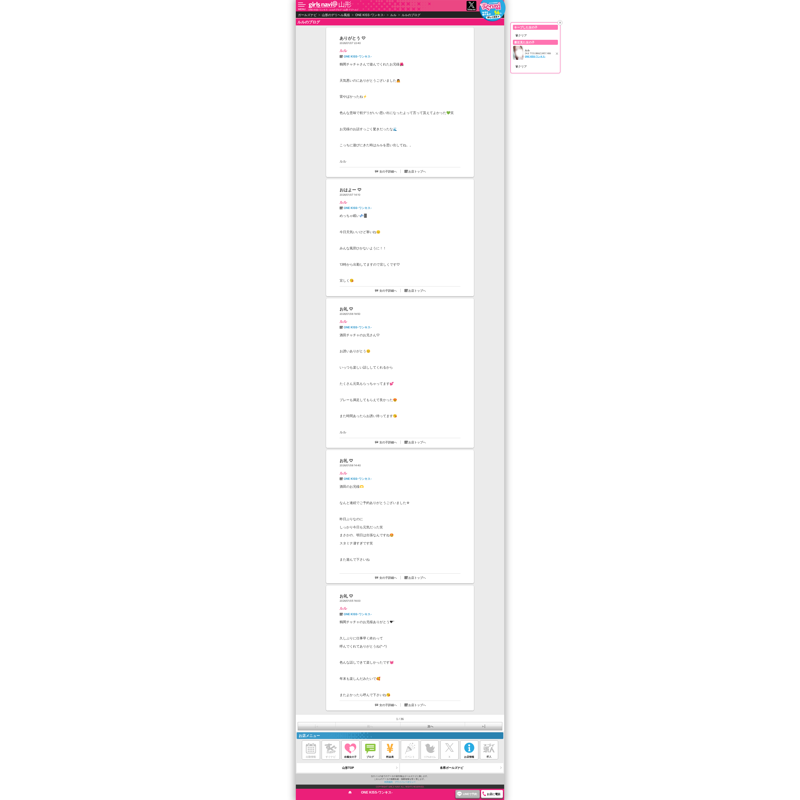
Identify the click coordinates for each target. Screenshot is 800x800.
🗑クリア (521, 35)
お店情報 (469, 756)
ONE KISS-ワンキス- (358, 56)
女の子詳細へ (388, 171)
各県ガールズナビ (451, 767)
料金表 (390, 756)
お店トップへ (417, 171)
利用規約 (388, 782)
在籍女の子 (350, 756)
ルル (343, 50)
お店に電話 (493, 794)
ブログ (370, 756)
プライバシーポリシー (405, 782)
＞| (483, 726)
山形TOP (348, 767)
